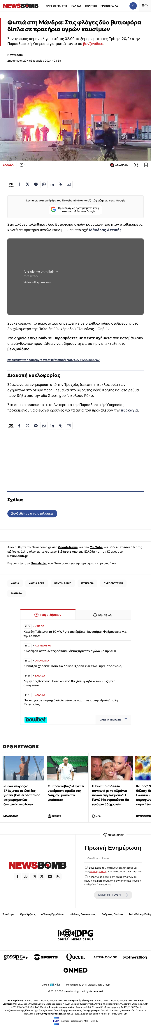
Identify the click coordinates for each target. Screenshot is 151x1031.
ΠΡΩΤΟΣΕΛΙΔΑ (109, 6)
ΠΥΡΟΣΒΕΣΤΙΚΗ (113, 583)
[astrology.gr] (105, 957)
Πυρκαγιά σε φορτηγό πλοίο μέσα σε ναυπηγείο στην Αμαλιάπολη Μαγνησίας (71, 702)
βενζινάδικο (93, 43)
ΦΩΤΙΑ (15, 583)
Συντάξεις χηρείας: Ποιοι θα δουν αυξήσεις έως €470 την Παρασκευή (73, 666)
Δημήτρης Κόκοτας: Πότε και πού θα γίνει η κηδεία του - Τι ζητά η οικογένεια (69, 683)
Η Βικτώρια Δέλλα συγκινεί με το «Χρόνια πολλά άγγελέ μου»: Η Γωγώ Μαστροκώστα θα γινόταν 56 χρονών (110, 795)
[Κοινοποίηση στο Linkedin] (52, 184)
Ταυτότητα (9, 914)
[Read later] (146, 165)
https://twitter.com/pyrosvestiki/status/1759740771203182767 (53, 360)
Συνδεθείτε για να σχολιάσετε (32, 513)
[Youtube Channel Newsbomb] (50, 876)
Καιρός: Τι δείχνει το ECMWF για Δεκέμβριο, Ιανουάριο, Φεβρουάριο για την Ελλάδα (75, 634)
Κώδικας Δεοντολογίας (83, 914)
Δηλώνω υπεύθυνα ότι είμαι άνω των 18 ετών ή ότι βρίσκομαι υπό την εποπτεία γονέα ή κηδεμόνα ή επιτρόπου (112, 880)
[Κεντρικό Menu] (145, 6)
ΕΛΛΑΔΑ (76, 6)
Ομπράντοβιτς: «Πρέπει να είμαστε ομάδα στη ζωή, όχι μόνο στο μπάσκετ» (66, 793)
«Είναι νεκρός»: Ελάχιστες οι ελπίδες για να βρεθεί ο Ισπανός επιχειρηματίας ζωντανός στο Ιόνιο (21, 795)
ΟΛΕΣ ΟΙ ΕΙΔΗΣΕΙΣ (57, 6)
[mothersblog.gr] (135, 957)
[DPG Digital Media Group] (75, 935)
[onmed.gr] (75, 970)
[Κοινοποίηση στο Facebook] (19, 184)
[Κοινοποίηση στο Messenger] (35, 184)
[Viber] (25, 876)
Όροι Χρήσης (28, 914)
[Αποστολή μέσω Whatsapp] (44, 184)
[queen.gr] (75, 957)
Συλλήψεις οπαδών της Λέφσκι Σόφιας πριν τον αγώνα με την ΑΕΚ (70, 651)
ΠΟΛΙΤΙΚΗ (91, 6)
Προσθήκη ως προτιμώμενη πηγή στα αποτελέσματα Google (78, 210)
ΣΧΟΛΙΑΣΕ (121, 164)
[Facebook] (17, 876)
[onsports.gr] (46, 957)
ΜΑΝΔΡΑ (16, 593)
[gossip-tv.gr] (16, 957)
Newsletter (39, 563)
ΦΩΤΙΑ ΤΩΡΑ (36, 583)
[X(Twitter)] (41, 876)
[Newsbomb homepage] (20, 6)
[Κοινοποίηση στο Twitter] (27, 184)
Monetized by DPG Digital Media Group (88, 984)
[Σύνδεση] (133, 6)
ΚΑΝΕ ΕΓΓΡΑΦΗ (109, 894)
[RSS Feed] (58, 876)
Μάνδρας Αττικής (105, 230)
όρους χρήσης (98, 871)
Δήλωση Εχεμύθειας (52, 914)
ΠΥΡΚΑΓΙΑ (87, 583)
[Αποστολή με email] (69, 184)
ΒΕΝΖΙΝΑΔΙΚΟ (62, 583)
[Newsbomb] (37, 866)
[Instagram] (33, 876)
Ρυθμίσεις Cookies (112, 914)
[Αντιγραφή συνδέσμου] (136, 165)
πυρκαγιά (129, 410)
